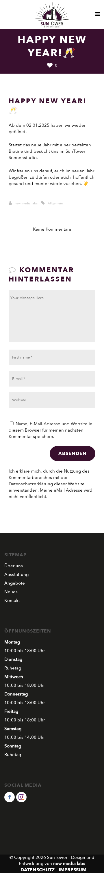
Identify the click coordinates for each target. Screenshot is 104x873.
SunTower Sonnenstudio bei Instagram (21, 797)
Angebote (14, 583)
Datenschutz (38, 870)
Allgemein (55, 203)
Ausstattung (16, 574)
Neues (11, 592)
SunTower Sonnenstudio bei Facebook (9, 797)
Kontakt (12, 600)
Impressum (72, 870)
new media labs (26, 203)
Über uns (13, 566)
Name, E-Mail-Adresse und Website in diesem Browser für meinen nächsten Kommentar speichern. (50, 430)
